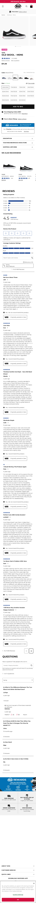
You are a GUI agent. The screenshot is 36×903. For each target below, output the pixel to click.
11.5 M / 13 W (22, 95)
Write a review (6, 60)
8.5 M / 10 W (5, 91)
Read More (25, 113)
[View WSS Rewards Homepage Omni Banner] (18, 784)
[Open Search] (26, 6)
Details (14, 799)
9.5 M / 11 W (22, 91)
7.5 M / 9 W (22, 87)
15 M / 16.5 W (22, 100)
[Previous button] (4, 1)
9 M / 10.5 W (14, 91)
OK (18, 899)
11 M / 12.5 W (14, 95)
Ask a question (15, 60)
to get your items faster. (27, 800)
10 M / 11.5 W (31, 91)
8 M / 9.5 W (30, 87)
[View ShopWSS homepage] (18, 6)
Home (3, 15)
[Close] (34, 883)
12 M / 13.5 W (30, 95)
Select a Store (22, 119)
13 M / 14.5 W (5, 100)
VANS (3, 53)
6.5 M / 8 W (5, 87)
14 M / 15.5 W (14, 100)
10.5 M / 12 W (5, 95)
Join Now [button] (26, 131)
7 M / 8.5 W (14, 87)
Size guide (31, 83)
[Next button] (32, 1)
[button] (18, 12)
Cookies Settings (18, 894)
